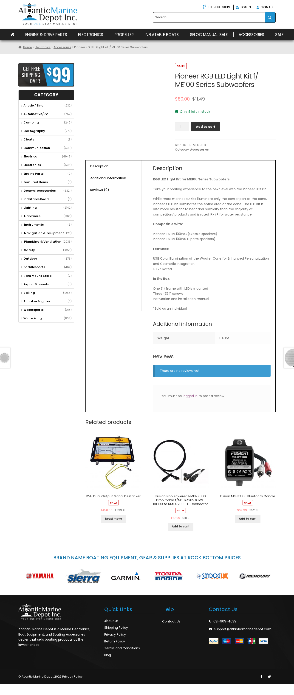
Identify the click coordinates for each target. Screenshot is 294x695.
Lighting (30, 207)
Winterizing (32, 318)
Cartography (34, 131)
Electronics (90, 34)
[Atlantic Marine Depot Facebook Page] (261, 676)
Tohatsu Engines (36, 301)
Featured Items (35, 182)
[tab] (113, 166)
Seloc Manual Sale (209, 34)
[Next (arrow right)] (14, 693)
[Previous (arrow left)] (4, 693)
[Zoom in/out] (34, 687)
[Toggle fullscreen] (24, 687)
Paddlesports (34, 267)
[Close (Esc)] (4, 687)
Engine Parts (33, 173)
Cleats (28, 139)
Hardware (31, 216)
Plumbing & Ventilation (42, 241)
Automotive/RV (35, 114)
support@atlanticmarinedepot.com (242, 629)
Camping (31, 122)
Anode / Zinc (33, 105)
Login (245, 7)
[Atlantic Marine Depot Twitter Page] (269, 676)
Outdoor (30, 258)
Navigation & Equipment (43, 233)
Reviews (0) (99, 190)
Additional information (108, 178)
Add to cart (205, 126)
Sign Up (266, 7)
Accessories (251, 34)
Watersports (33, 310)
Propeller (124, 34)
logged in (190, 396)
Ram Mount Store (37, 276)
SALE (279, 34)
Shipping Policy (116, 627)
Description (99, 166)
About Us (111, 621)
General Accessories (39, 190)
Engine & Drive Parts (46, 34)
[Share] (14, 687)
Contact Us (171, 621)
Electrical (30, 156)
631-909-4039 (218, 7)
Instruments (33, 224)
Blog (107, 655)
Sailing (29, 293)
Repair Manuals (36, 284)
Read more (113, 519)
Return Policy (114, 641)
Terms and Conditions (122, 648)
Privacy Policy (115, 634)
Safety (29, 250)
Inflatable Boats (162, 34)
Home (27, 47)
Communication (36, 148)
